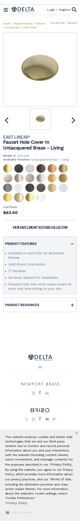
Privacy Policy (16, 503)
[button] (19, 512)
